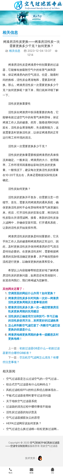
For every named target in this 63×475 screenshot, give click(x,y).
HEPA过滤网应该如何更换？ (23, 423)
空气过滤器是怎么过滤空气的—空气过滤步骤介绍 (33, 378)
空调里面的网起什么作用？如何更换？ (32, 293)
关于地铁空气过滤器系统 (21, 401)
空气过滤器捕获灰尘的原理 (23, 417)
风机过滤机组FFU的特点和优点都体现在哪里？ (33, 390)
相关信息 (14, 50)
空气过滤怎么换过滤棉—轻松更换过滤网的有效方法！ (33, 429)
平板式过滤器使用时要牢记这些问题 (28, 395)
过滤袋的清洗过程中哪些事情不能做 (28, 406)
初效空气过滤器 (49, 445)
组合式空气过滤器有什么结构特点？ (28, 384)
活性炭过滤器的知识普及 (21, 412)
